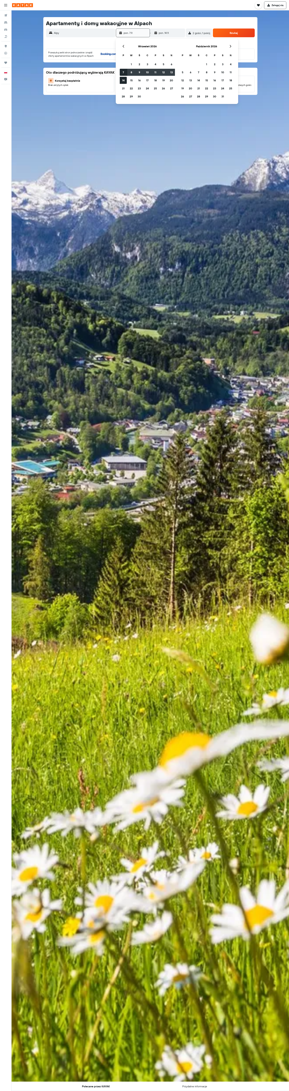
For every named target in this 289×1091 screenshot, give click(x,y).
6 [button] (171, 64)
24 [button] (147, 88)
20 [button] (171, 80)
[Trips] (5, 62)
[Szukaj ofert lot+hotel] (5, 36)
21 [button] (123, 88)
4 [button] (155, 64)
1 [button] (131, 64)
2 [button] (139, 64)
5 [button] (163, 64)
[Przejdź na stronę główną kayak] (22, 5)
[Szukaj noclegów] (5, 22)
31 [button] (222, 96)
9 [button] (139, 72)
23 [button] (139, 88)
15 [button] (131, 80)
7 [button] (123, 72)
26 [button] (163, 88)
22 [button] (131, 88)
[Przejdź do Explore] (5, 46)
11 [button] (155, 72)
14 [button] (123, 80)
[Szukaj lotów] (5, 15)
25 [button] (155, 88)
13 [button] (171, 72)
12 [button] (163, 72)
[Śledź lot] (5, 53)
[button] (5, 5)
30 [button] (139, 96)
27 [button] (171, 88)
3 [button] (147, 64)
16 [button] (139, 80)
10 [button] (147, 72)
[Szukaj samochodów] (5, 29)
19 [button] (163, 80)
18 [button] (155, 80)
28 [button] (123, 96)
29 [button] (131, 96)
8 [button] (131, 72)
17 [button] (147, 80)
